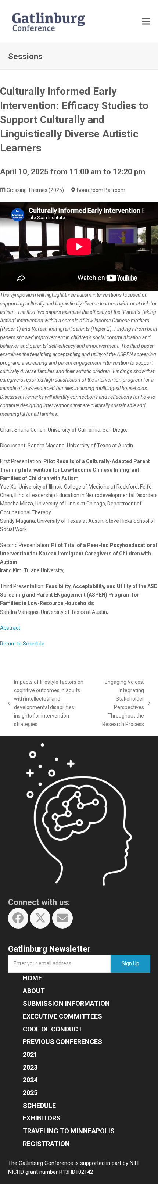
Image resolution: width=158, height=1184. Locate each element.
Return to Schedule (22, 644)
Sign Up (130, 963)
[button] (146, 21)
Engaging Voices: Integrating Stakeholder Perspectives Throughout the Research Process (120, 703)
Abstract (10, 628)
